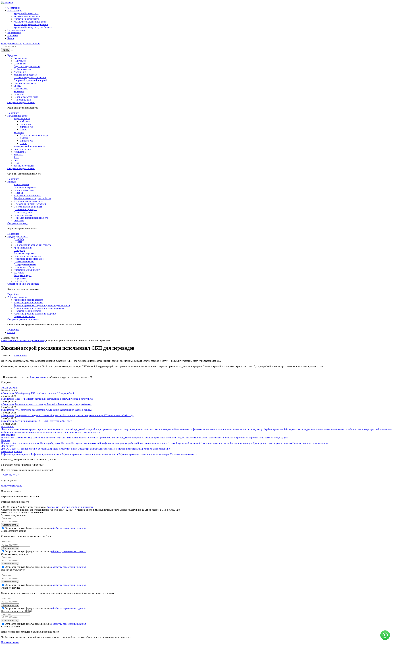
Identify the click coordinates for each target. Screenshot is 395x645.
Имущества (20, 151)
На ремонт (19, 94)
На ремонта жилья (282, 443)
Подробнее (13, 113)
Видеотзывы (14, 32)
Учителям (19, 91)
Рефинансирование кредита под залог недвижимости (42, 305)
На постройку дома (24, 190)
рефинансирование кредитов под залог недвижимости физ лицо (35, 432)
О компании (13, 7)
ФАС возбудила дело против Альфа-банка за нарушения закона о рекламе (53, 410)
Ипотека (11, 181)
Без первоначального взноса (28, 201)
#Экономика (20, 355)
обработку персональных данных (68, 528)
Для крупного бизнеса (25, 267)
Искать (5, 50)
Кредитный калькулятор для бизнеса (33, 27)
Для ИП (18, 242)
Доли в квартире (22, 149)
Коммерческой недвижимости (29, 146)
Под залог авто (64, 437)
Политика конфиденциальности (77, 507)
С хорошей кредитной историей (30, 80)
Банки (10, 38)
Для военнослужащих (25, 209)
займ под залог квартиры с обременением (370, 429)
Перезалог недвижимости (27, 311)
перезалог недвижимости (333, 429)
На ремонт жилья (23, 215)
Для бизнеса (20, 63)
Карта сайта (53, 507)
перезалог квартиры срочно (127, 429)
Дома (16, 160)
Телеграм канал (38, 377)
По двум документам (25, 83)
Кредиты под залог (17, 115)
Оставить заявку (10, 525)
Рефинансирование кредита (28, 299)
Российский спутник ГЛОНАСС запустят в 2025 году (43, 421)
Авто (16, 157)
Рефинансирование (17, 297)
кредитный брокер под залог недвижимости (296, 429)
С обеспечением (22, 69)
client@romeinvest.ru (11, 43)
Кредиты (12, 55)
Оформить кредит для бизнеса (23, 283)
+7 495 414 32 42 (31, 43)
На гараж (18, 192)
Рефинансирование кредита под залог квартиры (39, 308)
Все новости (7, 426)
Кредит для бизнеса (17, 236)
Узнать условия (9, 387)
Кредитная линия (23, 247)
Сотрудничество (16, 30)
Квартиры (19, 132)
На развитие (20, 278)
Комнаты (18, 154)
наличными (26, 124)
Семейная (19, 220)
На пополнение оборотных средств (32, 245)
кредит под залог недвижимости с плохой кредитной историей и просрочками (70, 429)
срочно (23, 129)
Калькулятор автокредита (27, 16)
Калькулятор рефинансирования (31, 24)
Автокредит (20, 72)
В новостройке (21, 184)
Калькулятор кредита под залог (30, 21)
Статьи (11, 332)
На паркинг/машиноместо (27, 195)
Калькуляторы (14, 10)
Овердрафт (19, 250)
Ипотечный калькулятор (26, 19)
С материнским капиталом (28, 206)
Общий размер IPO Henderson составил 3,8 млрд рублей (44, 393)
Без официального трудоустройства (32, 198)
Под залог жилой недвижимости (31, 217)
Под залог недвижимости (27, 66)
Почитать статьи (10, 642)
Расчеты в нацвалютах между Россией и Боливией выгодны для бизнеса (53, 404)
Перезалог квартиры (24, 316)
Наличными (20, 61)
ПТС (16, 163)
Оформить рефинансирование (23, 319)
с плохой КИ (26, 126)
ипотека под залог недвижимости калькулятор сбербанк (242, 429)
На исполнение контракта (27, 256)
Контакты (12, 35)
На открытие (20, 281)
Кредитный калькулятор (26, 13)
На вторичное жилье (29, 443)
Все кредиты (20, 58)
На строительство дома (26, 97)
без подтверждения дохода (34, 135)
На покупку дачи (22, 99)
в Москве (25, 121)
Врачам (17, 85)
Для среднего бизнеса (25, 264)
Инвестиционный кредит (27, 270)
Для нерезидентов (23, 212)
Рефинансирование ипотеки (28, 302)
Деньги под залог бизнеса (14, 429)
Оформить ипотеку (17, 223)
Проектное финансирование (29, 258)
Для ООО (19, 239)
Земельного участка (24, 165)
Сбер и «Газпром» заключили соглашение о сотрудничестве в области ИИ (54, 398)
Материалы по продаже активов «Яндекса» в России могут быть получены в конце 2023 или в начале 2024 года (74, 415)
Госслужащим (21, 88)
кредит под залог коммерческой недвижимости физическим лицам (177, 429)
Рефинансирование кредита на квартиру (35, 313)
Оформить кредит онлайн (21, 102)
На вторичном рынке (25, 187)
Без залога (19, 272)
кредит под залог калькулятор (85, 432)
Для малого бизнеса (24, 261)
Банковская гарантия (24, 253)
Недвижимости (22, 118)
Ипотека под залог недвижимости (310, 443)
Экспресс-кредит (22, 275)
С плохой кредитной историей (30, 77)
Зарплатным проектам (25, 74)
